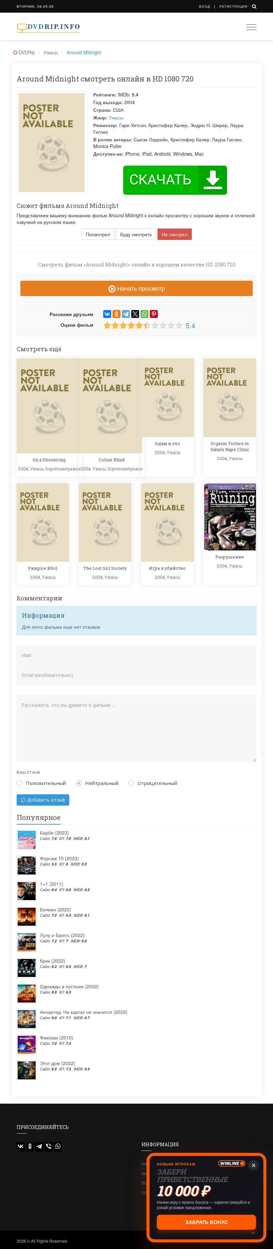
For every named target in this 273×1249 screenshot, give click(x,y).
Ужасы (116, 117)
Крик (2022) (52, 960)
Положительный (46, 783)
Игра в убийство (167, 568)
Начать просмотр (140, 288)
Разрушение (229, 557)
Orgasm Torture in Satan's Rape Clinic (229, 446)
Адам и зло (167, 443)
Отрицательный (157, 783)
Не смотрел (174, 234)
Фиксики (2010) (56, 1037)
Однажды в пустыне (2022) (69, 986)
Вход (204, 6)
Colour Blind (112, 460)
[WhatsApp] (144, 314)
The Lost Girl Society (105, 568)
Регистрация (233, 6)
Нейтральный (102, 783)
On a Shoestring (49, 460)
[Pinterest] (154, 314)
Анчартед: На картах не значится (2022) (84, 1012)
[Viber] (49, 1147)
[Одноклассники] (117, 314)
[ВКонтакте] (107, 314)
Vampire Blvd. (43, 568)
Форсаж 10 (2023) (59, 858)
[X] (135, 314)
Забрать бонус (206, 1222)
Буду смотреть (136, 234)
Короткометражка (63, 468)
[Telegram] (126, 314)
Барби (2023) (54, 832)
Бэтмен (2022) (55, 909)
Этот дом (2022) (57, 1063)
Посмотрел (98, 234)
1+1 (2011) (51, 883)
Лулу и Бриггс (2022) (62, 935)
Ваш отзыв (28, 772)
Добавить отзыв (45, 800)
